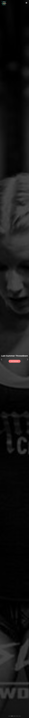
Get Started (14, 361)
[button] (1, 359)
